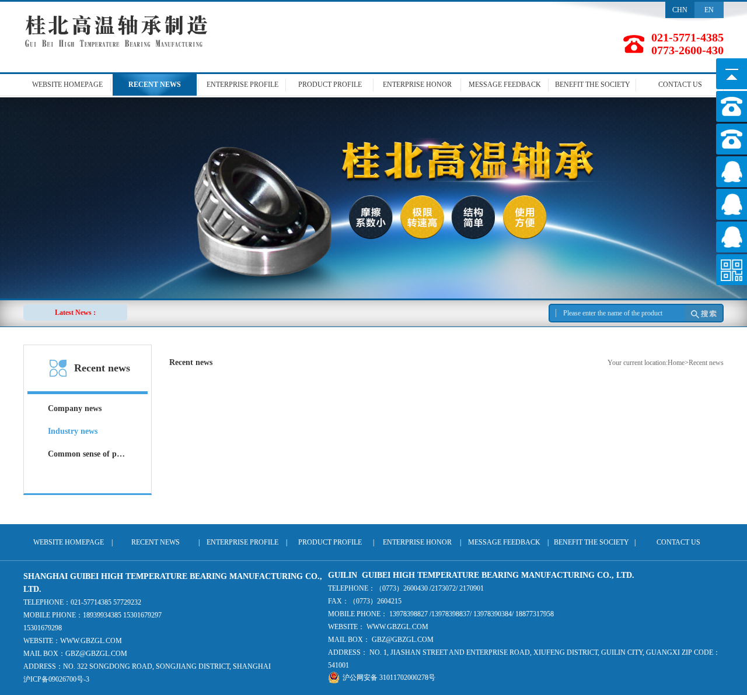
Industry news (72, 431)
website (67, 84)
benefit (592, 84)
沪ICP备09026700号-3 (56, 679)
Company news (75, 408)
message (505, 84)
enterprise (242, 84)
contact (680, 84)
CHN (679, 10)
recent (154, 84)
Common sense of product (87, 454)
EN (709, 10)
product (330, 84)
